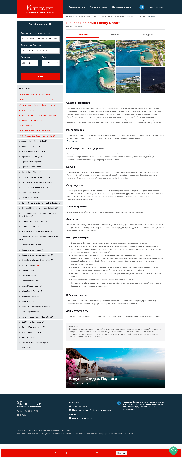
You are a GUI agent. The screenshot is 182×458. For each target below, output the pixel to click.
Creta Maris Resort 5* (30, 192)
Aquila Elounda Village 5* (32, 156)
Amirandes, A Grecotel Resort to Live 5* (38, 105)
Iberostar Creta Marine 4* (32, 250)
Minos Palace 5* (28, 301)
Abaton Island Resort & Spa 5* (34, 141)
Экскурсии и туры (121, 7)
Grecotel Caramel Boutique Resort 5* (37, 231)
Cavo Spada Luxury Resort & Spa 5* (36, 182)
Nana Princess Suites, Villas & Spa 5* (37, 317)
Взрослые (25, 57)
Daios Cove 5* (28, 110)
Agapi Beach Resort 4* (31, 146)
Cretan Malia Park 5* (30, 198)
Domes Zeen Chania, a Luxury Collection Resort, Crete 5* (37, 214)
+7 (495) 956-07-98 (29, 411)
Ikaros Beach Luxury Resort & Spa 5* (37, 260)
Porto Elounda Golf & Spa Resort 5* (37, 131)
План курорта (72, 141)
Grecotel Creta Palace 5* (32, 120)
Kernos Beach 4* (28, 276)
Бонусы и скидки (99, 7)
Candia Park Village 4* (30, 172)
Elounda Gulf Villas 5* (30, 226)
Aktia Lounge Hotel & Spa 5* (33, 151)
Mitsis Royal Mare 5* (30, 312)
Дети (44, 57)
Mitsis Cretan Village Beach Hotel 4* (36, 306)
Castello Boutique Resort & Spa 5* (35, 177)
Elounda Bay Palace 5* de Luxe (34, 221)
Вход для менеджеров (82, 418)
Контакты (76, 402)
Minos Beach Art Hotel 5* (32, 291)
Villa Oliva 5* (26, 348)
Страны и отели (77, 7)
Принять (121, 453)
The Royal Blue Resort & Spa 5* (34, 343)
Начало (71, 16)
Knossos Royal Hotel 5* (31, 281)
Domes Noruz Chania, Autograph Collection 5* (40, 203)
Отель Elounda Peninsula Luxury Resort (130, 16)
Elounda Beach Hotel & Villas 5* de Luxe (39, 115)
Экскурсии (147, 34)
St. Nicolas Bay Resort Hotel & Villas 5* (38, 136)
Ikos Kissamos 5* (29, 265)
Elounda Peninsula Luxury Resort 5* (37, 100)
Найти (40, 76)
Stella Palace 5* (28, 337)
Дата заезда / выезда (31, 45)
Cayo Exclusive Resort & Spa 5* (34, 187)
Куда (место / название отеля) (35, 33)
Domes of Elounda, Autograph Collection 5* (39, 208)
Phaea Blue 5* (28, 125)
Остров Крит (107, 16)
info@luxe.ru (26, 415)
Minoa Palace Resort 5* (31, 286)
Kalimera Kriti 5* (28, 270)
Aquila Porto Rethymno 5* (32, 162)
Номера (115, 34)
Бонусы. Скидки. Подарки (93, 379)
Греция (96, 16)
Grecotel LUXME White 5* (32, 245)
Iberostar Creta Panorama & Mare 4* (37, 255)
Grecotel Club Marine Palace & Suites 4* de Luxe (38, 238)
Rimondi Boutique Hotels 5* (33, 327)
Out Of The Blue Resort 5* (32, 322)
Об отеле (83, 34)
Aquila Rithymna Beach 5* (32, 167)
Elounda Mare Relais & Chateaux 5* (37, 95)
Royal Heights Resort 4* (31, 332)
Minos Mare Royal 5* (30, 296)
